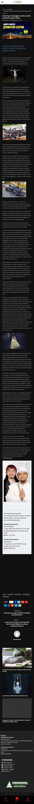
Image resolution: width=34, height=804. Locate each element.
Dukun (4, 594)
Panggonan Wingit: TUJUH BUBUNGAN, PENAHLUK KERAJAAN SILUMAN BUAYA (16, 721)
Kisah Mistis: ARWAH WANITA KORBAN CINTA (15, 696)
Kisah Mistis (5, 13)
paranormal (6, 20)
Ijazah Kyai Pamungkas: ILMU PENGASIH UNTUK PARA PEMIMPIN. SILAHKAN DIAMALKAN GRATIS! (17, 624)
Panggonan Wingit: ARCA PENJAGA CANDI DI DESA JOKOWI (16, 671)
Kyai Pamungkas (26, 594)
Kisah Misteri (18, 594)
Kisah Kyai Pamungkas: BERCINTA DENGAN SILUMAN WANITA (17, 614)
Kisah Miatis (10, 594)
